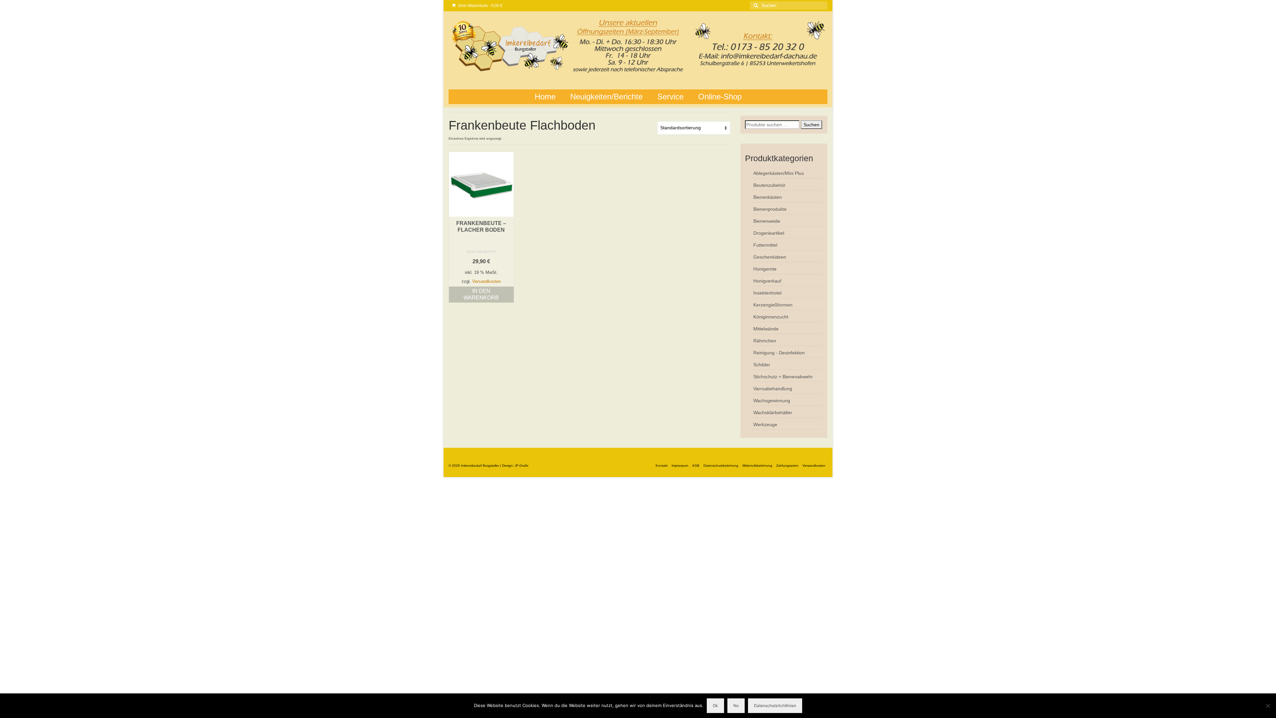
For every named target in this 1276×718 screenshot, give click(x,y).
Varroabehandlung (772, 388)
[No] (1267, 705)
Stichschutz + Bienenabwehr (783, 376)
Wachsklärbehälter (772, 412)
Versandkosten (486, 281)
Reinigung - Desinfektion (779, 352)
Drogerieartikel (768, 233)
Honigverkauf (767, 281)
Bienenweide (766, 221)
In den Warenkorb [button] (481, 294)
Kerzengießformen (773, 304)
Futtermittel (765, 245)
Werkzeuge (765, 424)
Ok (715, 705)
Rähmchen (764, 340)
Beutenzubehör (769, 185)
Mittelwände (766, 328)
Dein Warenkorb (479, 5)
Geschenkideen (769, 257)
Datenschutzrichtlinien (775, 705)
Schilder (761, 364)
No (736, 705)
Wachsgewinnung (771, 400)
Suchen (811, 124)
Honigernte (765, 269)
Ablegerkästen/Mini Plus (778, 173)
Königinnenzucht (770, 316)
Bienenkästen (767, 197)
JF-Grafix (521, 465)
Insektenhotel (767, 293)
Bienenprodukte (770, 209)
